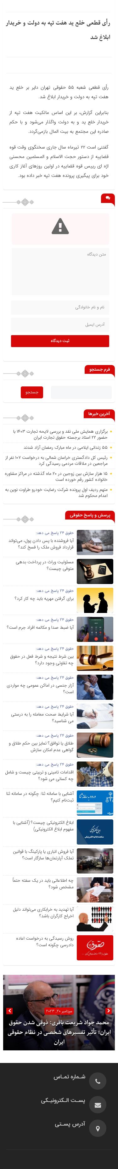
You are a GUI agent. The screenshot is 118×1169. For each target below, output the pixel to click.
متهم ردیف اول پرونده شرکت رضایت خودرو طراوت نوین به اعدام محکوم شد (56, 492)
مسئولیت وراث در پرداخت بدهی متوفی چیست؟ (45, 565)
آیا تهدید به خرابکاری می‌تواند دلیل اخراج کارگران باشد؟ (43, 912)
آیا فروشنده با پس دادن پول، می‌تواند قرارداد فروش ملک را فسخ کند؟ (41, 544)
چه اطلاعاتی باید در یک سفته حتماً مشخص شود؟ (43, 884)
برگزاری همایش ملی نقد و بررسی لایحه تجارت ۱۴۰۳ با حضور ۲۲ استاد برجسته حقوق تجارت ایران (60, 434)
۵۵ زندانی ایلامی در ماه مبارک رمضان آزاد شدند (66, 447)
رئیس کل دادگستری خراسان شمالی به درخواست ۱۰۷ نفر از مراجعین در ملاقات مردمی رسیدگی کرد (56, 460)
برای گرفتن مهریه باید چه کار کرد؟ (44, 598)
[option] (59, 1012)
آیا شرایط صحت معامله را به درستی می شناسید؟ (42, 717)
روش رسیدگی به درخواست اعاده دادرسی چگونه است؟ (45, 941)
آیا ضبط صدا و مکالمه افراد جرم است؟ (40, 627)
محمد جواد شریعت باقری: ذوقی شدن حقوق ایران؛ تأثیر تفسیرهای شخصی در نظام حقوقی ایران (59, 1033)
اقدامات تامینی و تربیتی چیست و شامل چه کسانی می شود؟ (39, 775)
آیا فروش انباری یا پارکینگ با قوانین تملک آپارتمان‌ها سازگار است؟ (43, 855)
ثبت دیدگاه (60, 341)
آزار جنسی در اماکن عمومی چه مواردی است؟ (40, 688)
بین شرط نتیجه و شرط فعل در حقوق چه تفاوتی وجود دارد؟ (42, 659)
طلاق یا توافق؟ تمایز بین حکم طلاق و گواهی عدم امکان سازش (41, 746)
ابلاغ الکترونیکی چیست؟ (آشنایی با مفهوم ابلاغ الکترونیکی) (43, 826)
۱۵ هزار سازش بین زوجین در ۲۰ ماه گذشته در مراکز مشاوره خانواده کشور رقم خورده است (56, 476)
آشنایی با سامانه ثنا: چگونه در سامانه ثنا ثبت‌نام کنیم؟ (40, 797)
